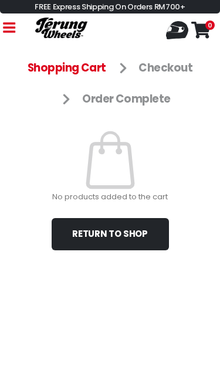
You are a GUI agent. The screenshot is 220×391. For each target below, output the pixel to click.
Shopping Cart (67, 67)
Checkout (165, 67)
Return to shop (110, 233)
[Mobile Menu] (9, 28)
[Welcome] (178, 29)
